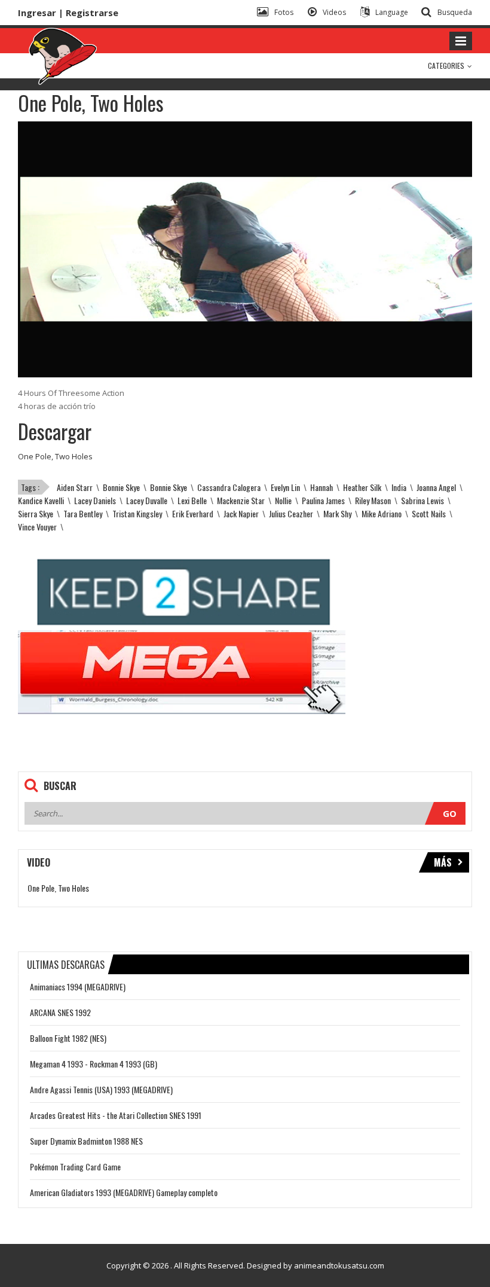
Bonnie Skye (121, 487)
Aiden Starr (75, 487)
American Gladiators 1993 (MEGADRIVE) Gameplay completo (124, 1192)
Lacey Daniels (95, 500)
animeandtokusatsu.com (339, 1265)
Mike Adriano (382, 513)
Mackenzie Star (241, 500)
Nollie (283, 500)
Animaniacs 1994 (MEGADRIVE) (77, 986)
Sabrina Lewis (422, 500)
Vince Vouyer (37, 526)
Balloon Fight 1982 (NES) (68, 1038)
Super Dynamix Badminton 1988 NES (86, 1140)
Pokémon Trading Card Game (75, 1166)
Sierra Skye (35, 513)
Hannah (321, 487)
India (398, 487)
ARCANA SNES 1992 (60, 1012)
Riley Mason (373, 500)
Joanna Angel (436, 487)
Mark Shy (337, 513)
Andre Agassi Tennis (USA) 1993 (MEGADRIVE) (101, 1089)
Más (443, 862)
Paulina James (323, 500)
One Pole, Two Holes (55, 456)
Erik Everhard (192, 513)
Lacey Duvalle (146, 500)
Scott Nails (429, 513)
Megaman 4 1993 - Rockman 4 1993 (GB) (93, 1063)
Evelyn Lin (285, 487)
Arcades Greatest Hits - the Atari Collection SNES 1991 (115, 1115)
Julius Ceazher (291, 513)
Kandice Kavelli (41, 500)
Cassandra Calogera (229, 487)
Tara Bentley (82, 513)
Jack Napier (241, 513)
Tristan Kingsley (137, 513)
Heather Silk (362, 487)
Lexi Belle (192, 500)
